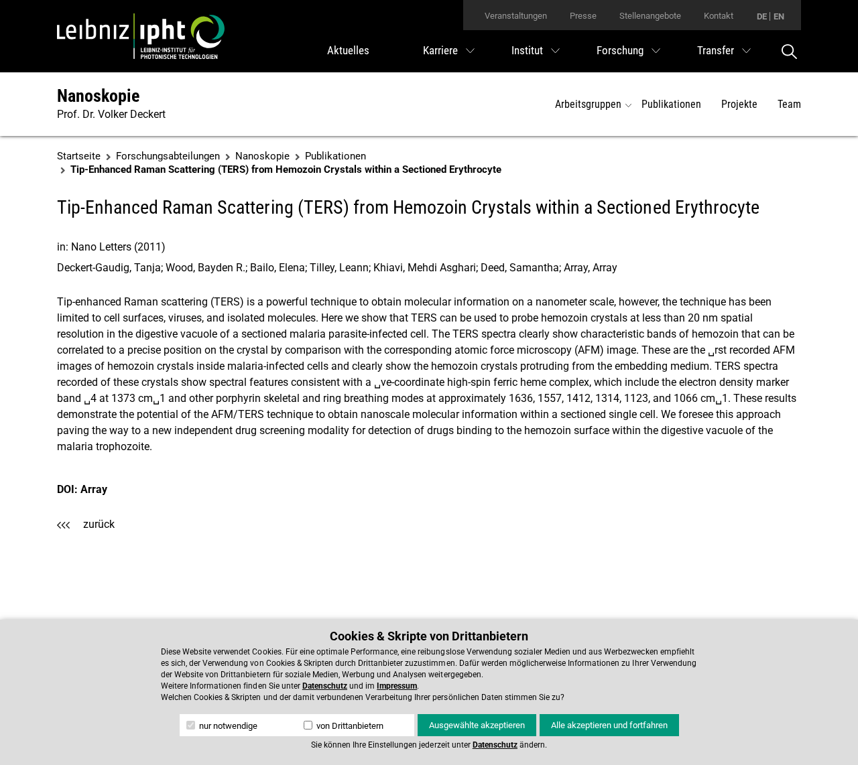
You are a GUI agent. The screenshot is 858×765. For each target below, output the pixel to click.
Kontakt (718, 16)
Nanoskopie (98, 96)
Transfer (715, 50)
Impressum (397, 686)
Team (789, 104)
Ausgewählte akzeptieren (477, 725)
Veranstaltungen (516, 16)
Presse (583, 16)
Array (93, 489)
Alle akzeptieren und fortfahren (609, 725)
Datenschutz (324, 686)
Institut (527, 50)
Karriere (440, 50)
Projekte (739, 104)
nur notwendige (227, 726)
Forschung (620, 50)
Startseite (79, 156)
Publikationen (671, 104)
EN (779, 16)
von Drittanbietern (348, 726)
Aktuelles (348, 50)
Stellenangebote (650, 16)
